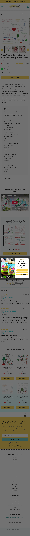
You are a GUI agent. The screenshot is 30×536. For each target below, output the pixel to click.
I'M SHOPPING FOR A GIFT (22, 274)
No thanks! (22, 276)
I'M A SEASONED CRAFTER (22, 272)
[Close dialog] (28, 258)
